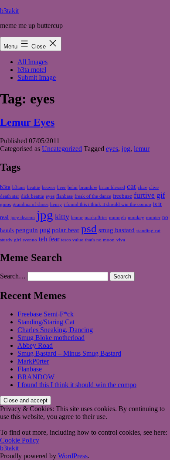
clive (154, 187)
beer (61, 187)
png (45, 229)
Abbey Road (35, 345)
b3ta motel (31, 69)
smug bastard (117, 230)
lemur (142, 148)
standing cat (148, 230)
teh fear (49, 239)
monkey (136, 217)
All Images (32, 61)
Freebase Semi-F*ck (45, 314)
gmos (5, 204)
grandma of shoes (30, 204)
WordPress (73, 456)
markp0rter (96, 217)
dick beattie (32, 196)
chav (142, 187)
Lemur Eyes (27, 122)
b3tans (18, 187)
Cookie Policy (19, 440)
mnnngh (117, 217)
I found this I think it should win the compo (76, 384)
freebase (122, 195)
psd (89, 228)
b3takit (9, 10)
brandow (88, 187)
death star (9, 196)
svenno (30, 239)
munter (153, 217)
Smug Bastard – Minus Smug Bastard (69, 353)
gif (160, 195)
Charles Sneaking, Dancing (55, 329)
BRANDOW (35, 377)
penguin (27, 230)
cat (131, 186)
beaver (48, 187)
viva (120, 239)
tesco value (72, 239)
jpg (126, 148)
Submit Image (36, 77)
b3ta (5, 187)
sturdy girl (10, 239)
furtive (144, 195)
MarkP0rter (33, 361)
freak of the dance (93, 196)
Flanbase (29, 369)
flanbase (64, 196)
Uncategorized (62, 148)
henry (56, 204)
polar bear (65, 230)
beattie (33, 187)
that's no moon (100, 239)
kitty (62, 216)
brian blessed (112, 187)
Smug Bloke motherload (51, 337)
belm (73, 187)
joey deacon (22, 217)
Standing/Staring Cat (46, 322)
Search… (13, 276)
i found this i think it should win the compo (107, 204)
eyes (112, 148)
